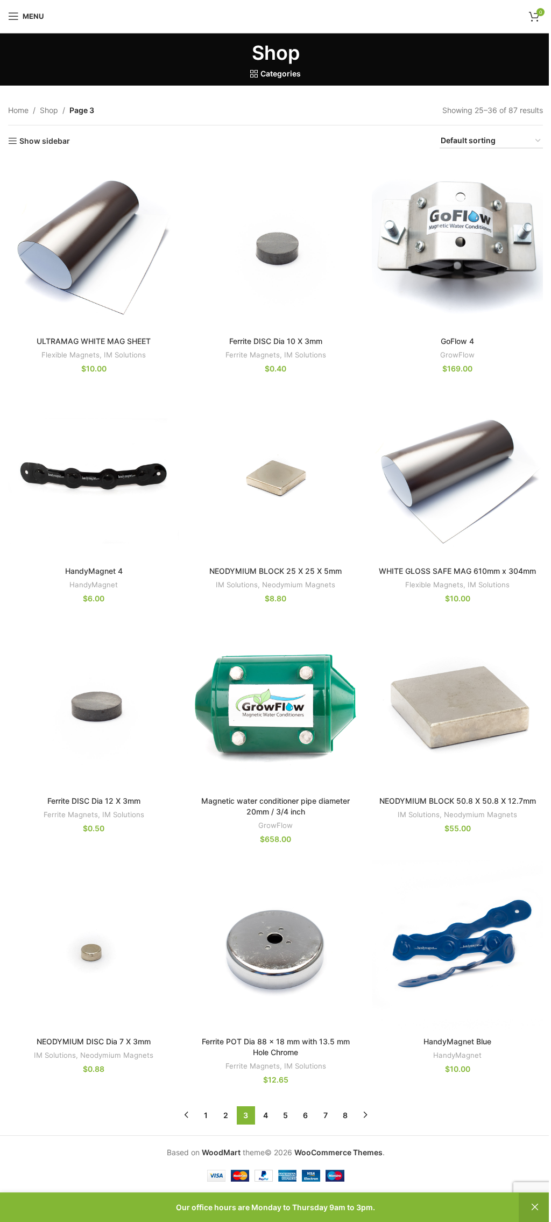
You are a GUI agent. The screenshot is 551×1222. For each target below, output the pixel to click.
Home (18, 110)
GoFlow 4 (457, 341)
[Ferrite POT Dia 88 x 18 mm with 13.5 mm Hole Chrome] (275, 945)
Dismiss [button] (535, 1207)
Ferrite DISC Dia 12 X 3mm (93, 800)
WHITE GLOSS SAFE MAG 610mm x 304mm (457, 570)
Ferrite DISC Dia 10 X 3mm (275, 341)
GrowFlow (457, 354)
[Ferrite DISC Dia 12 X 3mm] (93, 705)
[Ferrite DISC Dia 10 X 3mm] (275, 245)
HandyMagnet (93, 584)
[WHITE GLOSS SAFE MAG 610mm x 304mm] (457, 475)
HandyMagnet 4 (94, 570)
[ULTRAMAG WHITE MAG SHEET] (93, 245)
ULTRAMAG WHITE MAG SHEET (94, 341)
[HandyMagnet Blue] (457, 945)
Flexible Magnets (70, 354)
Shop (49, 110)
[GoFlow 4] (457, 245)
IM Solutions (125, 354)
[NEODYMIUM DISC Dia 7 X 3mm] (93, 945)
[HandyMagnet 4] (93, 475)
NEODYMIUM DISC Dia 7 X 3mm (94, 1041)
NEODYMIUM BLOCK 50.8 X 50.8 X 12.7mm (457, 800)
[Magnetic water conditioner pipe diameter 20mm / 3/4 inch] (275, 705)
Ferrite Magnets (252, 354)
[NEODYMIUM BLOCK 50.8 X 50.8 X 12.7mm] (457, 705)
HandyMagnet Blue (457, 1041)
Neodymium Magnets (298, 584)
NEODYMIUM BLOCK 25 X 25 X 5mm (275, 570)
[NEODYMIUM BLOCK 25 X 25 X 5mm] (275, 475)
